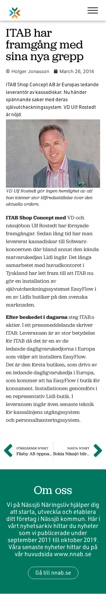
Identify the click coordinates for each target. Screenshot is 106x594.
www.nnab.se (72, 554)
